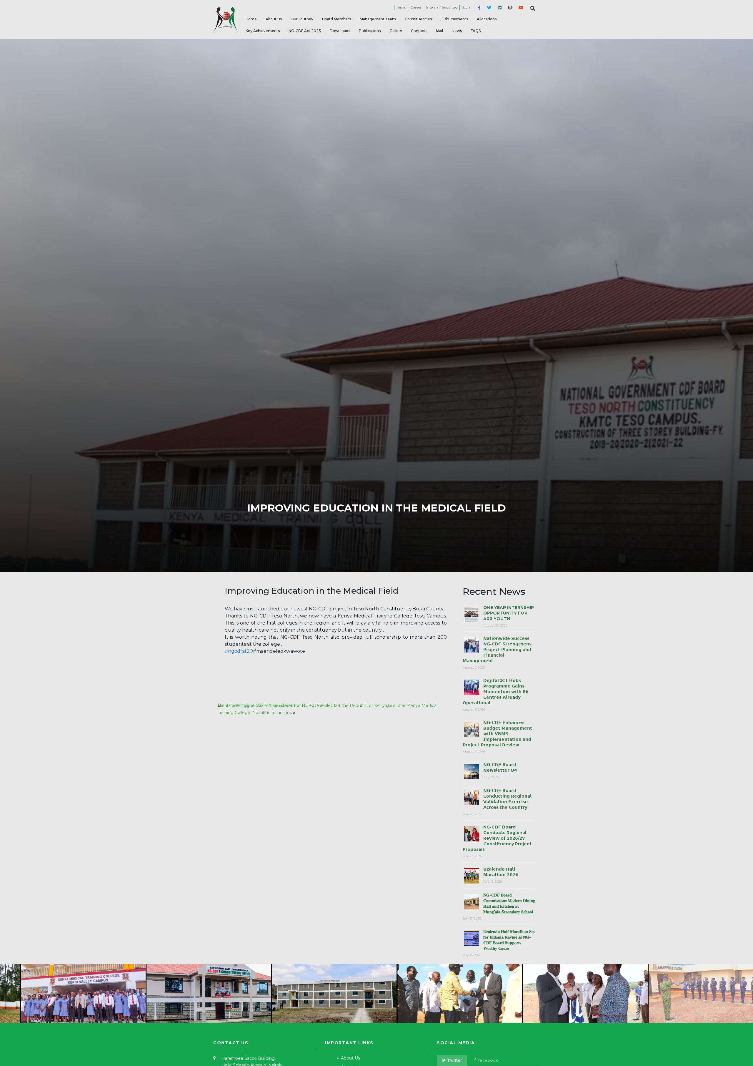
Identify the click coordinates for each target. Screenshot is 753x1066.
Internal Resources (441, 7)
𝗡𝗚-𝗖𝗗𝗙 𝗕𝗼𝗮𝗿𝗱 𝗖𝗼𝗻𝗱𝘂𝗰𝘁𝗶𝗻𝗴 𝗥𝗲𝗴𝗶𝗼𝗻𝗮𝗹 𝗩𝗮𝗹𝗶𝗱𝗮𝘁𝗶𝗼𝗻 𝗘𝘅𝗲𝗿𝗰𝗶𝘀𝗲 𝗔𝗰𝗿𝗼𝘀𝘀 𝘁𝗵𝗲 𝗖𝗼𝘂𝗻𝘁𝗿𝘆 (507, 799)
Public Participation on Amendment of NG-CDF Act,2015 (279, 705)
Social (467, 7)
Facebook (487, 1060)
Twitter (454, 1060)
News (401, 7)
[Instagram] (509, 7)
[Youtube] (520, 7)
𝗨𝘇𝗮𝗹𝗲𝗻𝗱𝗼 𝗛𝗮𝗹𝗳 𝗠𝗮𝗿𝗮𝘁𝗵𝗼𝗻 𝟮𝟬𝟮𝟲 (501, 871)
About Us (350, 1058)
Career (416, 7)
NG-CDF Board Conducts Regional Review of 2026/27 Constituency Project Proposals (497, 838)
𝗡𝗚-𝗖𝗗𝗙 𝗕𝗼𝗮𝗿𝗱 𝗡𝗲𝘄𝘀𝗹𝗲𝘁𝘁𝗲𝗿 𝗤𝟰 (500, 767)
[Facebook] (478, 7)
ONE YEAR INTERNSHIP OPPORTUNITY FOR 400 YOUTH (508, 613)
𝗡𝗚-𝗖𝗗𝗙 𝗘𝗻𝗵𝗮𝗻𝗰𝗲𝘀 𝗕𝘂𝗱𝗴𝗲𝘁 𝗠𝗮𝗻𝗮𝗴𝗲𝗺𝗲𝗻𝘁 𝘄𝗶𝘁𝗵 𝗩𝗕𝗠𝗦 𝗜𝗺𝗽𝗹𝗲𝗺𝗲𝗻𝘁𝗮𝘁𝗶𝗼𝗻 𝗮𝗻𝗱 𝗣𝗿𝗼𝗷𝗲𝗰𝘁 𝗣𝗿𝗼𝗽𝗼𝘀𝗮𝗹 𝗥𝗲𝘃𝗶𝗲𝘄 (497, 734)
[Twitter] (488, 7)
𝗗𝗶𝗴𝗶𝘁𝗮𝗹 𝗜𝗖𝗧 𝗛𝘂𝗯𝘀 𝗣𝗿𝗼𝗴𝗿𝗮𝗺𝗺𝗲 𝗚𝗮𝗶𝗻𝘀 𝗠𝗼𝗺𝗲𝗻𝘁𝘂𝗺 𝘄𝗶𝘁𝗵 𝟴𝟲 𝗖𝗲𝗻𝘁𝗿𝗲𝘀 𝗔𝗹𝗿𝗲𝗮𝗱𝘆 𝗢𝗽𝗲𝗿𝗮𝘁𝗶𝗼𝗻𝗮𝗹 (496, 691)
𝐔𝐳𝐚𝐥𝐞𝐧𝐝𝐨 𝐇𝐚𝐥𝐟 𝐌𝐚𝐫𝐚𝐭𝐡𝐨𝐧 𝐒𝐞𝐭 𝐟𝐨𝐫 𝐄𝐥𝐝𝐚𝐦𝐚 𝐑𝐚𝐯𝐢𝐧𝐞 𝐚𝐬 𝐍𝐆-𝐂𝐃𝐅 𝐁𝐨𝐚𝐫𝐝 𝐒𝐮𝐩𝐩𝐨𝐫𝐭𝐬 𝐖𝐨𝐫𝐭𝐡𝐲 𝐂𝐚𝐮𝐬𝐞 (509, 940)
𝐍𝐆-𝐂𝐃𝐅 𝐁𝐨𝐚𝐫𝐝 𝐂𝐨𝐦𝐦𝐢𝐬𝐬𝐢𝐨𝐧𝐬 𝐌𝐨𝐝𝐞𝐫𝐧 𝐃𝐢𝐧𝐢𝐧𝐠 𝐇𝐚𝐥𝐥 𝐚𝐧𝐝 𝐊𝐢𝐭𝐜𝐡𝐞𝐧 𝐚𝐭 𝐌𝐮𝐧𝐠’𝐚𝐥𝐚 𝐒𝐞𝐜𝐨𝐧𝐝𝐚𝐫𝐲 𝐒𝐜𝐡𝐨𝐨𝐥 (509, 903)
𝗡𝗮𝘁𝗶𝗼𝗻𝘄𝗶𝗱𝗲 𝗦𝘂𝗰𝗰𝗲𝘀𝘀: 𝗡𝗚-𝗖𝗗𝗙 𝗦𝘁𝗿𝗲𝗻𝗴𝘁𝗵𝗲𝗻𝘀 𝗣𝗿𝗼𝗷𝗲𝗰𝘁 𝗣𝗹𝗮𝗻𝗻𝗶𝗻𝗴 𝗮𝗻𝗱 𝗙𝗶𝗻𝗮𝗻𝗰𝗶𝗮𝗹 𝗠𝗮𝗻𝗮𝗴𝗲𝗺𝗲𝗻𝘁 (497, 649)
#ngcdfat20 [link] (239, 651)
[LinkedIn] (499, 7)
